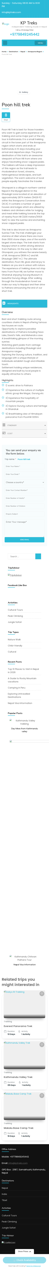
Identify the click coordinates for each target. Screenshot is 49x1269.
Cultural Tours (15, 609)
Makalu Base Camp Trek (18, 1128)
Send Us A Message (33, 1266)
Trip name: (10, 459)
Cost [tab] (10, 433)
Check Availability (26, 1260)
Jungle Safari (15, 622)
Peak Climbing (15, 615)
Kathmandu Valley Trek (18, 1077)
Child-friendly (15, 645)
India (4, 1194)
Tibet (4, 1200)
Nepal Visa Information (20, 703)
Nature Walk (14, 639)
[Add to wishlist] (41, 993)
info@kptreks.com (18, 1163)
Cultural (12, 651)
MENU (40, 43)
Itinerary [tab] (12, 425)
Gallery (25, 92)
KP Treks (28, 23)
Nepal (5, 1187)
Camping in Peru (16, 687)
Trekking (8, 1021)
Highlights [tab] (12, 303)
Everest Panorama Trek (18, 1026)
